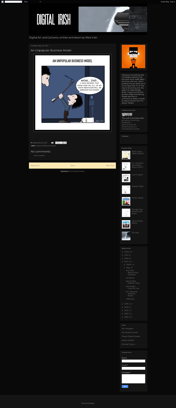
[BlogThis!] (58, 143)
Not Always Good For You (132, 287)
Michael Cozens (128, 344)
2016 (126, 258)
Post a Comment (39, 155)
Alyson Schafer (128, 340)
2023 (126, 314)
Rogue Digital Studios (131, 336)
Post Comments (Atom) (76, 171)
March (129, 264)
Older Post (110, 165)
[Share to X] (61, 143)
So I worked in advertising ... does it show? (138, 165)
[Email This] (56, 143)
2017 (126, 262)
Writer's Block (137, 198)
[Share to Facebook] (63, 143)
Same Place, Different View (133, 282)
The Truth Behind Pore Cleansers (132, 273)
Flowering (130, 278)
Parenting (52, 146)
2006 (126, 252)
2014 (126, 255)
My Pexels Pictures (130, 332)
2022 (126, 310)
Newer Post (35, 165)
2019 (126, 307)
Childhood (45, 146)
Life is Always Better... (137, 222)
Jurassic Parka (137, 186)
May (128, 268)
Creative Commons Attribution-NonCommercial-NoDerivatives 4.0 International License (130, 124)
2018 (126, 304)
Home (73, 165)
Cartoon (38, 146)
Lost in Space (137, 175)
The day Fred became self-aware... (137, 211)
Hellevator (130, 299)
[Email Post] (52, 142)
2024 (126, 317)
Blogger (91, 403)
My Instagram (127, 329)
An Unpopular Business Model (131, 294)
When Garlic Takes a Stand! (138, 153)
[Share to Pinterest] (65, 143)
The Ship (135, 233)
